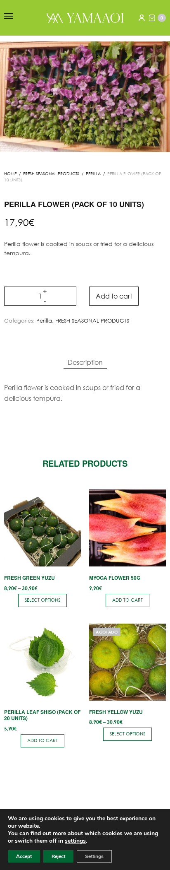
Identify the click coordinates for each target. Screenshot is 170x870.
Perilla (93, 174)
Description (85, 362)
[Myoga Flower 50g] (127, 527)
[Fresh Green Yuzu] (42, 527)
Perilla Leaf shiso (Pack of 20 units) (42, 715)
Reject (58, 856)
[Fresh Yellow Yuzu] (127, 662)
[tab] (85, 362)
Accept (24, 856)
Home (10, 174)
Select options (42, 600)
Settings (94, 856)
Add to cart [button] (127, 600)
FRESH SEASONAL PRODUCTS (51, 174)
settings (75, 841)
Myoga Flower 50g (114, 577)
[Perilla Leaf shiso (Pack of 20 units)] (42, 662)
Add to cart (114, 296)
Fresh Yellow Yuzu (116, 712)
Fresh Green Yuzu (29, 577)
